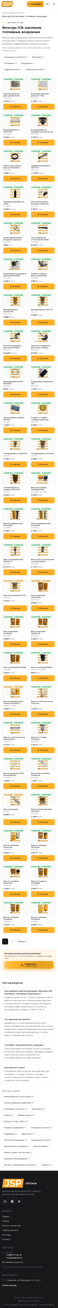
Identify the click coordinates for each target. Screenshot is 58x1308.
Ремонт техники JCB (11, 1225)
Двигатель (28, 1134)
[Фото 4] (20, 89)
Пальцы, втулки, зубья (16, 1121)
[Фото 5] (21, 269)
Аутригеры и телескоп (15, 1109)
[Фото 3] (17, 89)
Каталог (5, 1221)
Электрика (38, 1109)
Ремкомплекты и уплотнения (18, 1096)
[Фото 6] (50, 341)
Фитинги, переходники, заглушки (20, 1165)
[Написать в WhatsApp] (5, 1201)
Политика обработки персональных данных (20, 1305)
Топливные (10, 63)
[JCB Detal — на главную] (7, 4)
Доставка (6, 1234)
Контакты (6, 1239)
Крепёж (47, 1165)
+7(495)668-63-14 (14, 1258)
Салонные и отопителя (15, 57)
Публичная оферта (47, 1305)
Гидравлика (10, 1134)
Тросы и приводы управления (19, 1102)
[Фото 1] (11, 89)
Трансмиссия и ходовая (16, 1146)
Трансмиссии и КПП (35, 69)
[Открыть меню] (54, 4)
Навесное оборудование (17, 1158)
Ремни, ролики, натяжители (18, 1152)
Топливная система (41, 1127)
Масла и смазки (41, 1146)
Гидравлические (12, 69)
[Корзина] (47, 4)
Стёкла (8, 1115)
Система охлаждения (15, 1140)
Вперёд (21, 941)
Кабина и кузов (26, 1115)
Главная (5, 1216)
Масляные (38, 57)
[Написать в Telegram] (12, 1201)
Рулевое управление (15, 1127)
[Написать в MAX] (19, 1201)
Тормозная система (41, 1140)
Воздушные (27, 63)
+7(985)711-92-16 (13, 1255)
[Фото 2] (14, 89)
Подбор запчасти (10, 1230)
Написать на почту (14, 1262)
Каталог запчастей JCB (12, 12)
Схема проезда (9, 1285)
